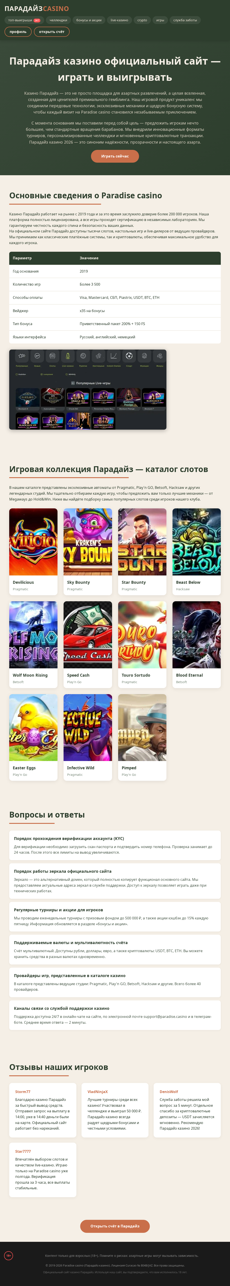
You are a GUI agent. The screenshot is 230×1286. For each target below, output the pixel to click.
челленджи (58, 20)
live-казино (119, 20)
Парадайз (36, 8)
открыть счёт (51, 31)
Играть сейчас (115, 156)
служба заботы (185, 20)
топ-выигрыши (23, 20)
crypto (142, 20)
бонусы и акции (89, 20)
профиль (18, 31)
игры (160, 20)
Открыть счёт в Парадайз (115, 1226)
